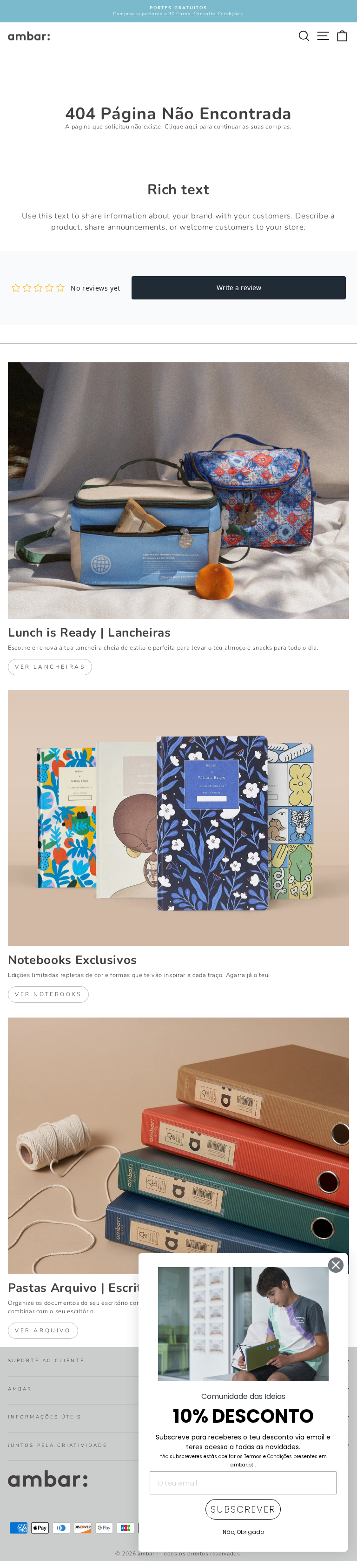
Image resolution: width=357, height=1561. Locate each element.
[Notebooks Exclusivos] (178, 818)
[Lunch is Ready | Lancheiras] (178, 490)
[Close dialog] (336, 1265)
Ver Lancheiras (50, 667)
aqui (191, 126)
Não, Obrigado (243, 1532)
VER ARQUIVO (43, 1330)
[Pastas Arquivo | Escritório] (178, 1146)
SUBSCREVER (243, 1509)
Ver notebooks (48, 994)
